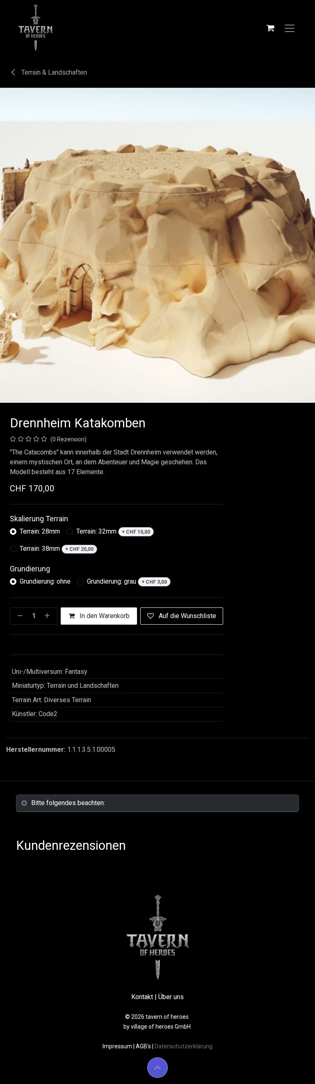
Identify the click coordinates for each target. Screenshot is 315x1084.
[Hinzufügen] (49, 616)
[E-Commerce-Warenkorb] (270, 28)
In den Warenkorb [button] (104, 616)
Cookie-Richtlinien (39, 1044)
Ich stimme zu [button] (274, 1070)
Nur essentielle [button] (225, 1070)
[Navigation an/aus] (289, 28)
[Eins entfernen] (18, 616)
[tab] (157, 803)
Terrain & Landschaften (53, 72)
